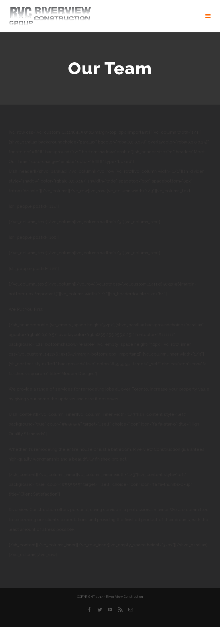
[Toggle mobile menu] (208, 16)
